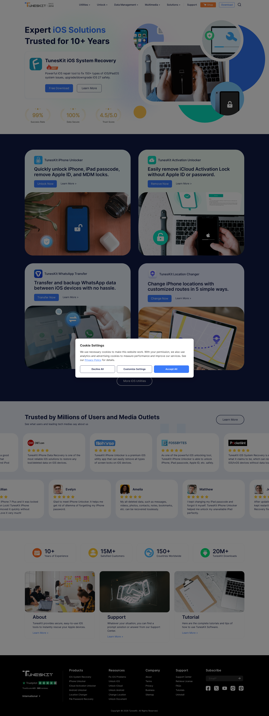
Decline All (98, 369)
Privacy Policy (93, 360)
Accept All (171, 369)
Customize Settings (134, 369)
